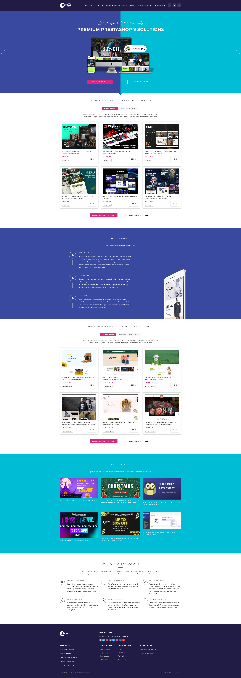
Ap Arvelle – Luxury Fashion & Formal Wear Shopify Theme (161, 152)
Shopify (87, 5)
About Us (121, 649)
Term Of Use (122, 659)
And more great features (158, 599)
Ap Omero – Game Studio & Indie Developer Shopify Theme (158, 197)
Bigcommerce (119, 5)
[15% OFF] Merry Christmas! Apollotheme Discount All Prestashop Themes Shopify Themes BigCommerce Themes (120, 503)
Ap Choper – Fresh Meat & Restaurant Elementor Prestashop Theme (161, 423)
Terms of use (167, 672)
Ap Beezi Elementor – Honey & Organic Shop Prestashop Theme (78, 378)
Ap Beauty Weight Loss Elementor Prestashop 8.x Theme (159, 378)
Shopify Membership (147, 654)
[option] (120, 52)
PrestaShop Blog (105, 649)
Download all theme (140, 82)
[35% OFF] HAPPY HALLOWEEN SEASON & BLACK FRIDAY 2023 (79, 500)
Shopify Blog (104, 653)
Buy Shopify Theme (100, 81)
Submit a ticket (105, 656)
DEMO (92, 159)
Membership (150, 5)
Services (131, 5)
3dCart (108, 5)
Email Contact (104, 659)
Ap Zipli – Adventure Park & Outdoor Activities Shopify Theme (77, 197)
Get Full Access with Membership (135, 215)
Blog (140, 5)
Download (161, 5)
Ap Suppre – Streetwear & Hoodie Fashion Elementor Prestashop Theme (78, 423)
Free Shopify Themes (67, 661)
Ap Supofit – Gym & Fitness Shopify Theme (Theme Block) (76, 152)
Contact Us (121, 653)
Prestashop (98, 5)
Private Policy (177, 672)
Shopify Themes (65, 653)
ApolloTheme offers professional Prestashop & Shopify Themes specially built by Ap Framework (67, 5)
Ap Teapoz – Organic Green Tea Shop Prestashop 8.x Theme (118, 378)
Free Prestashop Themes (68, 657)
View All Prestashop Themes (103, 215)
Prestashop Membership (148, 649)
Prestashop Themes (67, 649)
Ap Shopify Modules (67, 665)
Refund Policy (122, 656)
